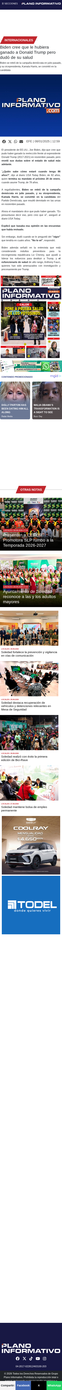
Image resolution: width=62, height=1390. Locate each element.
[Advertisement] (31, 450)
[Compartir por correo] (21, 141)
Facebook (23, 1385)
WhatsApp (54, 1385)
